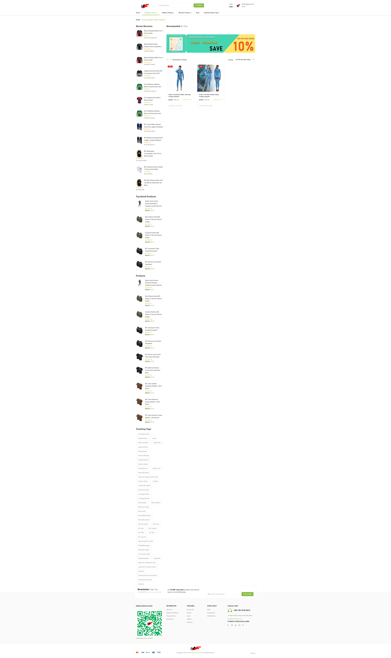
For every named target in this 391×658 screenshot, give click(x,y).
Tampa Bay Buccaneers (145, 579)
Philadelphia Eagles (144, 545)
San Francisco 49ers (144, 554)
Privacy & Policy (171, 616)
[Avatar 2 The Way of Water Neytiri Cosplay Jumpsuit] (210, 66)
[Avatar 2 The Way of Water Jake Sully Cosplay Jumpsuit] (180, 66)
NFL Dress (156, 524)
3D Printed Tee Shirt (143, 434)
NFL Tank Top (142, 537)
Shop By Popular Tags (211, 13)
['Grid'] (167, 60)
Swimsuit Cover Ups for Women (147, 575)
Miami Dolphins (155, 502)
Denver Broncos (143, 468)
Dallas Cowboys (143, 464)
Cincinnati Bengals (143, 455)
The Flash (141, 584)
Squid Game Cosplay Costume (147, 567)
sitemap (252, 653)
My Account (190, 609)
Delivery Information (172, 613)
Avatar (154, 438)
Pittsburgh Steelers (143, 550)
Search (199, 5)
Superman (141, 571)
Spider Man (157, 558)
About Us (169, 609)
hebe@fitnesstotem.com (235, 619)
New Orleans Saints (144, 520)
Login (231, 6)
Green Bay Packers (143, 472)
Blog (197, 13)
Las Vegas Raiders (143, 494)
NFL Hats (141, 528)
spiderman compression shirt (146, 562)
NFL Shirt (151, 532)
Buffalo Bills (157, 442)
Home (138, 13)
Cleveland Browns (143, 460)
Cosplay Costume (150, 13)
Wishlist (189, 619)
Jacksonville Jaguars (144, 485)
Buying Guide (211, 613)
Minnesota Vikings (143, 507)
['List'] (171, 60)
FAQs (208, 609)
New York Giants (143, 524)
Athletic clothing (167, 13)
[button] (247, 5)
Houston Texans (143, 481)
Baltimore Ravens (143, 442)
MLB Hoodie (142, 511)
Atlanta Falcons (142, 438)
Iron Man (155, 481)
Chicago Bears (142, 451)
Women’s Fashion (185, 13)
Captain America (143, 447)
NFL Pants (141, 532)
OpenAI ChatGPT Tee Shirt (145, 541)
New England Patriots (144, 515)
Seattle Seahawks (143, 558)
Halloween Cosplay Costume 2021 (148, 477)
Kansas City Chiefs (143, 490)
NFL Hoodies (152, 528)
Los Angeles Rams (143, 498)
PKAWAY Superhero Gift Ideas (194, 652)
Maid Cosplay (142, 502)
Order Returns (211, 616)
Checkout (189, 622)
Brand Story (169, 619)
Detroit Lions (156, 468)
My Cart (189, 613)
